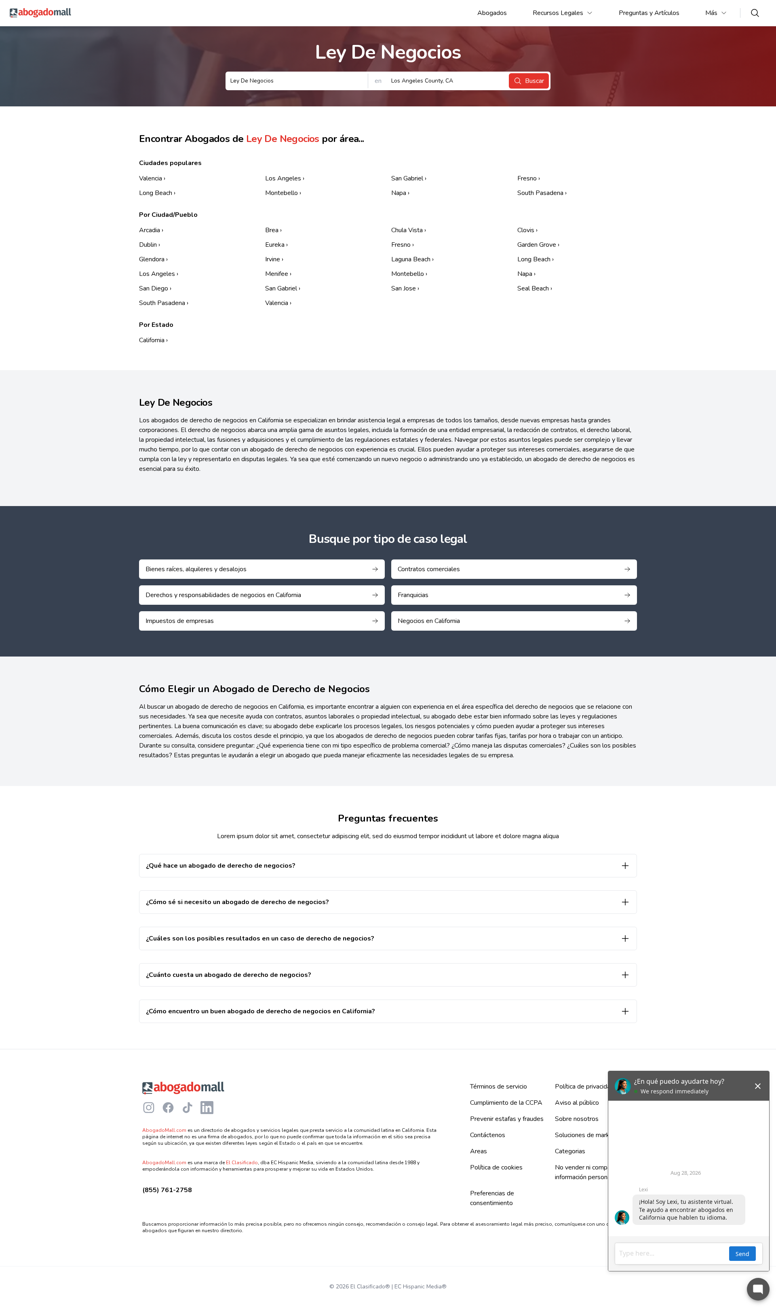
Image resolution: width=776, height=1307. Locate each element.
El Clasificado (242, 1162)
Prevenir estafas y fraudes (507, 1118)
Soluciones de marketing (589, 1135)
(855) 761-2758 (167, 1190)
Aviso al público (577, 1102)
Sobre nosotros (577, 1118)
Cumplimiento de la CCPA (506, 1102)
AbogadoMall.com (164, 1130)
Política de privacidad (584, 1086)
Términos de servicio (498, 1086)
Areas (478, 1151)
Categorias (570, 1151)
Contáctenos (487, 1135)
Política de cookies (496, 1167)
